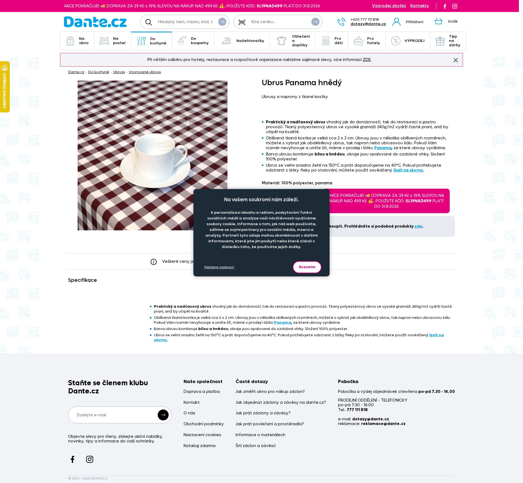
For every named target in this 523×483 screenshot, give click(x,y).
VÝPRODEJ (414, 40)
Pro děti (339, 40)
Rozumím (307, 267)
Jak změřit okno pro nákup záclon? (270, 391)
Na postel (119, 40)
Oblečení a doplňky (301, 41)
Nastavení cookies (202, 435)
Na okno (84, 40)
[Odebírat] (163, 414)
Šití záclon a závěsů (256, 446)
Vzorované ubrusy (145, 72)
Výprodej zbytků (389, 6)
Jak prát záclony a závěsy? (263, 413)
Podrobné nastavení (219, 267)
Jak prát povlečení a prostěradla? (270, 424)
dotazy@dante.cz (368, 23)
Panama (382, 148)
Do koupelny (200, 40)
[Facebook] (444, 6)
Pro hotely (373, 40)
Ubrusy (119, 72)
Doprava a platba (202, 391)
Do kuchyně (158, 41)
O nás (189, 413)
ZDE (367, 59)
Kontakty (419, 6)
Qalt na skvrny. (408, 170)
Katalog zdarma (199, 446)
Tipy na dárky (454, 41)
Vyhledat (222, 22)
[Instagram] (454, 6)
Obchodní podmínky (204, 424)
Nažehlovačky (250, 40)
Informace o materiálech (260, 435)
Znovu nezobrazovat (455, 60)
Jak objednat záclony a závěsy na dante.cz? (281, 402)
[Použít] (315, 22)
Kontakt (192, 402)
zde (418, 226)
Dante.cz (76, 72)
